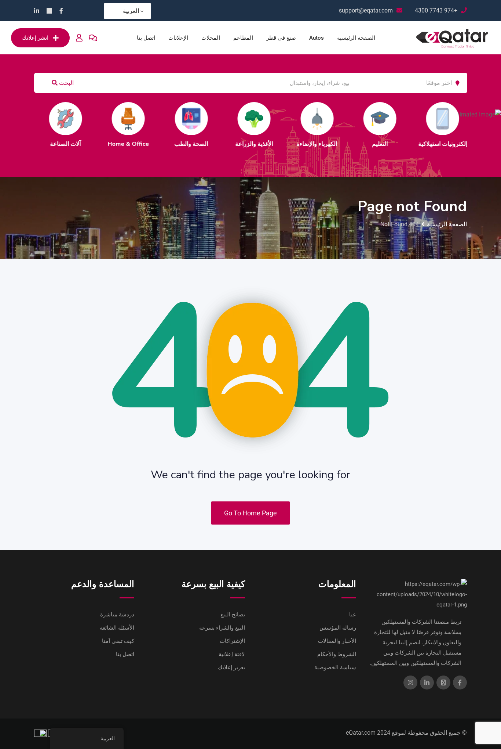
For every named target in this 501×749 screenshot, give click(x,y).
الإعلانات (178, 38)
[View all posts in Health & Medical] (82, 119)
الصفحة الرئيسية (356, 38)
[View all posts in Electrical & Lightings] (208, 119)
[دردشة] (93, 38)
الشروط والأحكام (336, 654)
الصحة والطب (82, 144)
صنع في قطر (281, 38)
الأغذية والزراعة (145, 144)
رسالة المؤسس (337, 627)
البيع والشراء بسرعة (222, 627)
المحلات (210, 38)
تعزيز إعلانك (231, 667)
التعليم (271, 144)
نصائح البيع (232, 614)
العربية (131, 10)
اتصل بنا (146, 38)
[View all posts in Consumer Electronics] (334, 119)
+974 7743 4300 (436, 10)
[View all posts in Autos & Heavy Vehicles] (459, 119)
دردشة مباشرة (117, 614)
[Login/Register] (79, 38)
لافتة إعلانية (232, 654)
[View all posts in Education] (271, 119)
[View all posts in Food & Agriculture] (145, 119)
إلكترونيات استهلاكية (334, 144)
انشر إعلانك (35, 38)
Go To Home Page (250, 513)
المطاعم (243, 38)
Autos (316, 38)
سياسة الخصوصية (335, 667)
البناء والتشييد (396, 144)
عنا (352, 614)
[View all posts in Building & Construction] (397, 119)
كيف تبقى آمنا (118, 641)
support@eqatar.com (366, 10)
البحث (66, 82)
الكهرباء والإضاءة (208, 144)
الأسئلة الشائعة (117, 627)
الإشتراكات (232, 641)
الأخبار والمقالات (337, 641)
